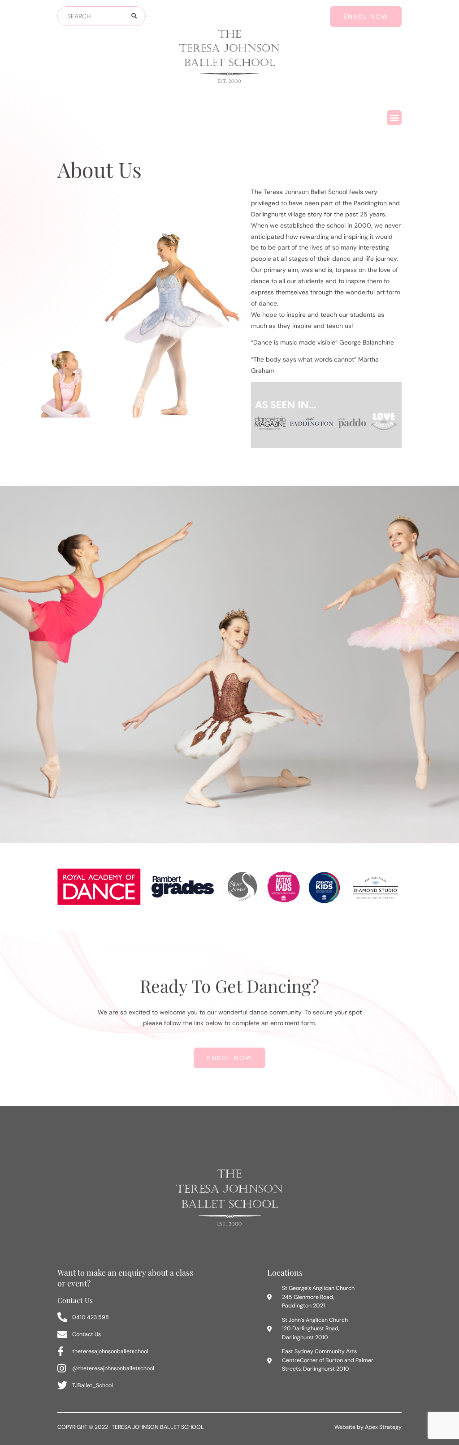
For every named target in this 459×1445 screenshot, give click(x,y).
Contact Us (75, 1300)
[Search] (133, 16)
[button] (394, 117)
